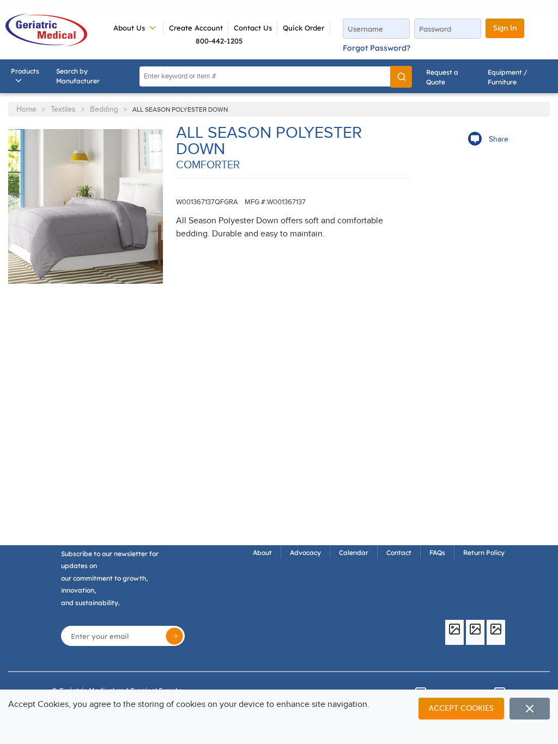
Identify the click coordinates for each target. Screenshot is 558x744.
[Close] (530, 708)
